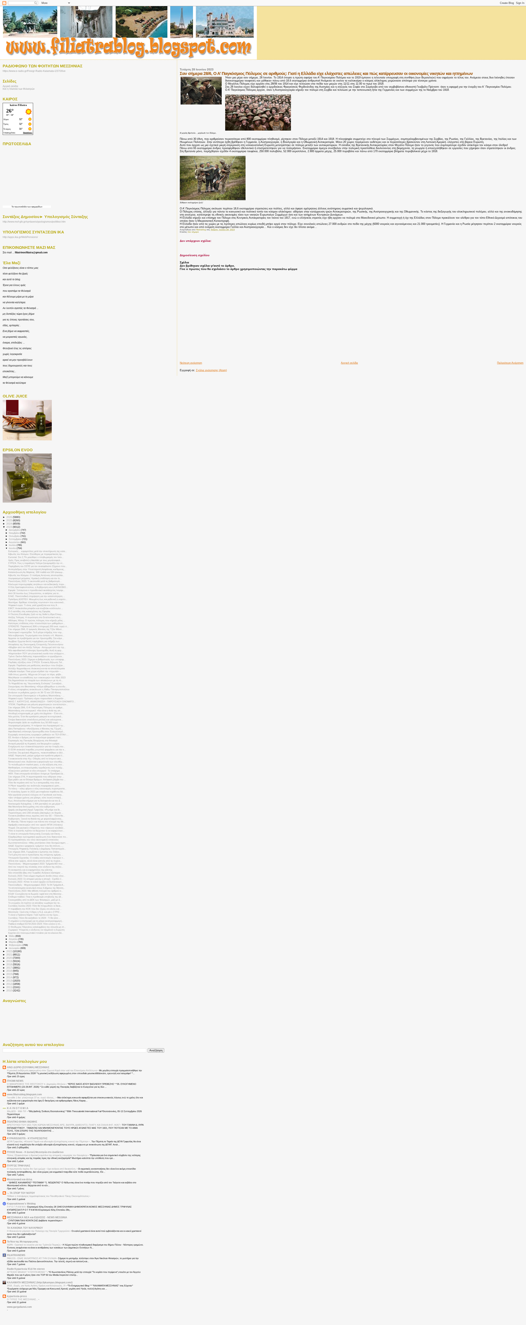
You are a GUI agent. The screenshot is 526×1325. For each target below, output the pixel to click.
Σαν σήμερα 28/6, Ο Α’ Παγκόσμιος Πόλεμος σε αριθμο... (36, 707)
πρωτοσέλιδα (20, 207)
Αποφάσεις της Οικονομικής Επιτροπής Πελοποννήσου (35, 644)
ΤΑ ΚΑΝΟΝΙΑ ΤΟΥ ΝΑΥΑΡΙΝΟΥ (25, 1227)
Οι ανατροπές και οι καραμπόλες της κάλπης (30, 870)
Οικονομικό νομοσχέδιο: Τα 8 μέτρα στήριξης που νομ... (35, 632)
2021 (9, 954)
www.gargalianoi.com (19, 1306)
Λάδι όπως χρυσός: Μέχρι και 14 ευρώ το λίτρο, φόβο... (35, 674)
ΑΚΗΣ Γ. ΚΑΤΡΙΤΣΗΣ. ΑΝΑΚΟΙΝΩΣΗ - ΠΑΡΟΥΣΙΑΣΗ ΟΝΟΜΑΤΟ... (42, 701)
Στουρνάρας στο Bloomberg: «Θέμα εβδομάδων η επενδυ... (37, 686)
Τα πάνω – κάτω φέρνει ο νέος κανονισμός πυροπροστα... (37, 788)
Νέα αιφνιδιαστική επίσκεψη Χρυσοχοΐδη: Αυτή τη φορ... (35, 650)
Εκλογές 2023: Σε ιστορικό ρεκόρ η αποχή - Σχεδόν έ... (35, 879)
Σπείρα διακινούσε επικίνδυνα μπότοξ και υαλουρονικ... (35, 719)
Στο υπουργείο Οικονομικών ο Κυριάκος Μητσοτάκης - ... (36, 695)
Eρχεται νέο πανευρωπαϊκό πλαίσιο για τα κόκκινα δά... (35, 933)
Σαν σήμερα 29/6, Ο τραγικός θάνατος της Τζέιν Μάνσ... (35, 629)
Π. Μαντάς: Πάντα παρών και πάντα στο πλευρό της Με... (36, 821)
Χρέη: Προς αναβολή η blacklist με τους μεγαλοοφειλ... (35, 560)
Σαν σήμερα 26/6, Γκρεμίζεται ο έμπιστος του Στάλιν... (34, 852)
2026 (9, 517)
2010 (9, 990)
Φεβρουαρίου (16, 945)
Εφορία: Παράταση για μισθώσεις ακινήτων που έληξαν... (36, 665)
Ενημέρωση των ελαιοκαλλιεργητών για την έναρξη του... (36, 746)
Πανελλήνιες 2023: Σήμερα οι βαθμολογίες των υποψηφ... (37, 659)
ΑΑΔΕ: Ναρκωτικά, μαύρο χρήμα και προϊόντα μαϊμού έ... (36, 755)
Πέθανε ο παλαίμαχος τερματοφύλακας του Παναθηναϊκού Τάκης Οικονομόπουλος (48, 1196)
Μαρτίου (13, 942)
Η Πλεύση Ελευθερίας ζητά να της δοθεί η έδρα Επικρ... (35, 614)
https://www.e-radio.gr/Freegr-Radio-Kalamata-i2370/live (34, 71)
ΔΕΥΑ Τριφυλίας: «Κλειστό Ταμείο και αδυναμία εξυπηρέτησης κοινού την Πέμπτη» (48, 1141)
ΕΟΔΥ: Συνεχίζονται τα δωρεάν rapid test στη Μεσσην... (35, 894)
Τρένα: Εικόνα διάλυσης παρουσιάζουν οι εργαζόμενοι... (35, 656)
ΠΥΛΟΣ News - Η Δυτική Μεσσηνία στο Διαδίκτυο (35, 1152)
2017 (9, 967)
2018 (9, 964)
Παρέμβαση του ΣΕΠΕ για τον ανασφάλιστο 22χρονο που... (37, 566)
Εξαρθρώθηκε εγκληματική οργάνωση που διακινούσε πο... (38, 837)
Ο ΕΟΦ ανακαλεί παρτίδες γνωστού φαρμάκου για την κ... (37, 749)
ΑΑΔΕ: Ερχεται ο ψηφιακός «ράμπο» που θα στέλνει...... (35, 846)
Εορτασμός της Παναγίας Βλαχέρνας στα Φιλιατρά (32, 740)
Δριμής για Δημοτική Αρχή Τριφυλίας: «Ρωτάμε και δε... (35, 809)
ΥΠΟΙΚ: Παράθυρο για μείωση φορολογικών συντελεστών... (38, 704)
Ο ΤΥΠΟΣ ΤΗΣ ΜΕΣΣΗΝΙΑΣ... (22, 1299)
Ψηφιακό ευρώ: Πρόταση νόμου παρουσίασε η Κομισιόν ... (37, 698)
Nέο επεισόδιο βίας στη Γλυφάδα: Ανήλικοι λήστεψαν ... (35, 872)
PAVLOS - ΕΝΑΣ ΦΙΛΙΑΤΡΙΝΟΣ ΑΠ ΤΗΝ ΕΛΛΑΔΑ (32, 1258)
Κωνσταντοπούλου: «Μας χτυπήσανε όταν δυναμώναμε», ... (38, 843)
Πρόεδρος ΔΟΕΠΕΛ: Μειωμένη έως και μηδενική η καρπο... (37, 599)
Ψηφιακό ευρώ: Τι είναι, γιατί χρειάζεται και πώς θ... (33, 605)
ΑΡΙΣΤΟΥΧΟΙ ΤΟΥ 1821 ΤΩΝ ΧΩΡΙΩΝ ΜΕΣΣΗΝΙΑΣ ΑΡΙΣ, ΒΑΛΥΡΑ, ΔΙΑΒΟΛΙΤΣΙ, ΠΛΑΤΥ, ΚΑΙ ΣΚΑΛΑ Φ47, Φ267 (63, 1125)
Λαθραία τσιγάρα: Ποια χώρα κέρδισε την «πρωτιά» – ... (35, 671)
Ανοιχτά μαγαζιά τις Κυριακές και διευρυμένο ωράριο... (34, 743)
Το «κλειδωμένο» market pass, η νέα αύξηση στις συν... (36, 764)
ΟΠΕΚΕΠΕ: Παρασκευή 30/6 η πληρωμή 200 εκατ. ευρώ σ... (38, 626)
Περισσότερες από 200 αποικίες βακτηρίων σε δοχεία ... (35, 813)
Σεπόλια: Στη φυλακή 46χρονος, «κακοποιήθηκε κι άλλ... (36, 752)
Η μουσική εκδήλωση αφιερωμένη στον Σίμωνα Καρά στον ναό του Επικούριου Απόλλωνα (52, 1070)
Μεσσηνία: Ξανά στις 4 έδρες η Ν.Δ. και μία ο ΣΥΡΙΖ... (34, 912)
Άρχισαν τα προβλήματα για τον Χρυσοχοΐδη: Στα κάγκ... (36, 638)
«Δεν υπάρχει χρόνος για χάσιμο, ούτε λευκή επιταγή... (35, 797)
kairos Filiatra (18, 105)
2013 (9, 980)
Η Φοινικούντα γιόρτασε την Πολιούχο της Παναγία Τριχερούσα (38, 1231)
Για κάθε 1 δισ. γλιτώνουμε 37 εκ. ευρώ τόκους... (31, 1097)
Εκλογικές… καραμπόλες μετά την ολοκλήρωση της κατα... (37, 551)
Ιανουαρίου (14, 948)
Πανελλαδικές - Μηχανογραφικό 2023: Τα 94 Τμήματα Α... (36, 885)
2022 (9, 951)
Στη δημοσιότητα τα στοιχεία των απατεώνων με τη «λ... (35, 680)
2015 (9, 974)
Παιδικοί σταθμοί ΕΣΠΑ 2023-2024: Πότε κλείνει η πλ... (35, 924)
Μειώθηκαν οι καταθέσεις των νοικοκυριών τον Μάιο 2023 (37, 677)
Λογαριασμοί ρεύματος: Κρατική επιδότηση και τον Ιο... (35, 578)
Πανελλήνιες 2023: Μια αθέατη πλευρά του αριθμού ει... (35, 891)
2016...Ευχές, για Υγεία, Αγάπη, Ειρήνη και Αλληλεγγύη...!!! (36, 1285)
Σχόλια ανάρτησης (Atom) (211, 370)
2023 (9, 527)
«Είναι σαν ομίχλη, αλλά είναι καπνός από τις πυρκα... (35, 861)
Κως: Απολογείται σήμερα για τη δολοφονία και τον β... (35, 800)
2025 (9, 520)
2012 (9, 984)
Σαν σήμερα (193, 232)
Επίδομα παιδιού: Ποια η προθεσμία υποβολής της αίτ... (35, 897)
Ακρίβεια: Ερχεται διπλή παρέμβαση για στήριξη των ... (35, 641)
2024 (9, 523)
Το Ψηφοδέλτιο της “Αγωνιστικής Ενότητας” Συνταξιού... (35, 683)
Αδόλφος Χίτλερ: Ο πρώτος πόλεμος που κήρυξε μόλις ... (36, 620)
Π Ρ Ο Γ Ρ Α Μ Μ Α (16, 1207)
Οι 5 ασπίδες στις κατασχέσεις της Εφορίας (29, 611)
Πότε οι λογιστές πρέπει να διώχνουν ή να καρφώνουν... (36, 830)
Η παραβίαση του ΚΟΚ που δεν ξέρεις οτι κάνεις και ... (35, 909)
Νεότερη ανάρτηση (191, 362)
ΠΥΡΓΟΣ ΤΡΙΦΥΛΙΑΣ (18, 1165)
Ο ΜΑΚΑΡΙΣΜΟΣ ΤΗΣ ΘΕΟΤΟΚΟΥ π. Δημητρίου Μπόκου (36, 1084)
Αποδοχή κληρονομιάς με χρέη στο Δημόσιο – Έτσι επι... (36, 713)
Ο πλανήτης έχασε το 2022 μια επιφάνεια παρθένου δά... (36, 791)
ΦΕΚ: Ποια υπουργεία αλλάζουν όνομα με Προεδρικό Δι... (36, 773)
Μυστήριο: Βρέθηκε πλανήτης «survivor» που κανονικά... (36, 602)
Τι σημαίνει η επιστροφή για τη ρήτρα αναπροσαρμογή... (35, 921)
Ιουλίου (13, 545)
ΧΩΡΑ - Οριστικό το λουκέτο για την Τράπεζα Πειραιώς (34, 1244)
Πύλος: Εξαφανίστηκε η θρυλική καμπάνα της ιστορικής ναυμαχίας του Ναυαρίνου (47, 1155)
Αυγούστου (15, 542)
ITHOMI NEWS (15, 1080)
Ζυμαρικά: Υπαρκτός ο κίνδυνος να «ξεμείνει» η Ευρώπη (36, 930)
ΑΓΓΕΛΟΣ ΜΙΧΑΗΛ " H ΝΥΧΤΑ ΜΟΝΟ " (27, 1272)
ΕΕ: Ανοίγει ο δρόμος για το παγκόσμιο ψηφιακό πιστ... (35, 737)
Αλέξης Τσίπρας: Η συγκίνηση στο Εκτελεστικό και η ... (35, 617)
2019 (9, 961)
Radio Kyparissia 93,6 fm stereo (26, 1269)
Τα (13, 207)
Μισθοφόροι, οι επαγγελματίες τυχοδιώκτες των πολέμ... (36, 767)
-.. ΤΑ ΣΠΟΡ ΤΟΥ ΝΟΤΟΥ (21, 1193)
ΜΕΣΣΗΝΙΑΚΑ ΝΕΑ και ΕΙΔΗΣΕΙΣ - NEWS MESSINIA (37, 1217)
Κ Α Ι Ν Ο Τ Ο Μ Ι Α (17, 1108)
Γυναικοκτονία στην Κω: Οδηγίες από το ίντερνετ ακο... (35, 758)
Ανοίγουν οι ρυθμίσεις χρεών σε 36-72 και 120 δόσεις (34, 692)
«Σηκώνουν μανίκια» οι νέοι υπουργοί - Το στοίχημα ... (35, 770)
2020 (9, 957)
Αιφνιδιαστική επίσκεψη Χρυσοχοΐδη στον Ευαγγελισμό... (36, 731)
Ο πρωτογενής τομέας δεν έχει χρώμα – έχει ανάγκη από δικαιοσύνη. (42, 1169)
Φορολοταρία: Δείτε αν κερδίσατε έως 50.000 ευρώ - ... (35, 722)
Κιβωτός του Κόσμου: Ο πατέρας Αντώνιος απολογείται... (36, 575)
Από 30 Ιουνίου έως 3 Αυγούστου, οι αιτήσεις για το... (34, 593)
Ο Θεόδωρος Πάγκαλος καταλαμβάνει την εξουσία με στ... (37, 927)
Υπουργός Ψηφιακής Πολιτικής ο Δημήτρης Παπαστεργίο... (37, 848)
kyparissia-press (17, 1296)
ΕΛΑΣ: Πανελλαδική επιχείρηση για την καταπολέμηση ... (36, 596)
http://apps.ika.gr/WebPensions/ (20, 237)
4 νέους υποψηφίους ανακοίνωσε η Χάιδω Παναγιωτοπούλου (38, 689)
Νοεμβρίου (14, 533)
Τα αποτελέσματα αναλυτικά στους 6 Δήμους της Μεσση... (36, 888)
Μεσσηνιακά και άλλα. (19, 1179)
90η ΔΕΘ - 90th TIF (17, 1111)
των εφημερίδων (34, 207)
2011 (9, 987)
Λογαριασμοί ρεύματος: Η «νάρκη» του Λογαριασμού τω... (36, 725)
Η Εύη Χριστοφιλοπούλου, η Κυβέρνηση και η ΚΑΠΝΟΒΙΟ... (38, 587)
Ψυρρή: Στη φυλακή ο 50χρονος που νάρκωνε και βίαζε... (36, 828)
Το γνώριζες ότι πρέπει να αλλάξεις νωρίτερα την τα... (34, 903)
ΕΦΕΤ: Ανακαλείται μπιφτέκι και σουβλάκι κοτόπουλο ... (35, 608)
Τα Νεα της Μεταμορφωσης (22, 1241)
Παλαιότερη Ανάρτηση (510, 362)
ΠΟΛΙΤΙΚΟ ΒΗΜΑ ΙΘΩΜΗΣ (22, 1121)
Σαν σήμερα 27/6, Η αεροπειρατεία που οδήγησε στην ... (36, 776)
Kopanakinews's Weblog (21, 1203)
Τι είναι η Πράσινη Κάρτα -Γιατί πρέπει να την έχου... (34, 915)
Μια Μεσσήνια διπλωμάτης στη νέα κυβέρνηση (31, 806)
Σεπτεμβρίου (15, 539)
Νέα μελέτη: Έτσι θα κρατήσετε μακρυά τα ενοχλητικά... (35, 716)
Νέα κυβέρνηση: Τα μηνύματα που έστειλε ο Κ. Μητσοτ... (36, 635)
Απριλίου (13, 939)
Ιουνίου (13, 548)
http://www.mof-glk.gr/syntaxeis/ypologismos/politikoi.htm (34, 221)
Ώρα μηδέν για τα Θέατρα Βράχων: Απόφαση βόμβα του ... (37, 779)
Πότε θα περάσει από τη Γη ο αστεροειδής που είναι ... (35, 782)
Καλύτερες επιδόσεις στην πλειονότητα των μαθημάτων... (36, 623)
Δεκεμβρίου (15, 530)
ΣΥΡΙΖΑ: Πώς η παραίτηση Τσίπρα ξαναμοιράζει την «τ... (36, 563)
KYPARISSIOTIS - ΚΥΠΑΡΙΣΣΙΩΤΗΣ (27, 1138)
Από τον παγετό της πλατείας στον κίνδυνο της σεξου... (35, 867)
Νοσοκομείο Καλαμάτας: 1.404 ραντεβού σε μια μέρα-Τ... (36, 804)
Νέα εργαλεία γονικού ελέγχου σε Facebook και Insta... (35, 794)
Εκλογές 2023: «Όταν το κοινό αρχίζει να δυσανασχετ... (35, 882)
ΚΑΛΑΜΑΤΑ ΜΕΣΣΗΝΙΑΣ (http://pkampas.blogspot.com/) (40, 1282)
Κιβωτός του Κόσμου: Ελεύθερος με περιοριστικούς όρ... (35, 554)
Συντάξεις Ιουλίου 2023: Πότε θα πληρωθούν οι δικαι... (35, 906)
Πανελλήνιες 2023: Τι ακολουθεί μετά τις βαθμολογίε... (35, 581)
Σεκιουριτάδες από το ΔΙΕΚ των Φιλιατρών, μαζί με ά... (35, 900)
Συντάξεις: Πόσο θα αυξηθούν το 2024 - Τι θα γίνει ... (34, 918)
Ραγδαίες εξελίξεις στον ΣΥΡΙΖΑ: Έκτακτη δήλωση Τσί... (36, 662)
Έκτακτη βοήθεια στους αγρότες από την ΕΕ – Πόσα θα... (36, 815)
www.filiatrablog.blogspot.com (24, 1094)
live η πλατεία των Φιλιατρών (19, 88)
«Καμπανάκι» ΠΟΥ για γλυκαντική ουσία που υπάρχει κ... (37, 653)
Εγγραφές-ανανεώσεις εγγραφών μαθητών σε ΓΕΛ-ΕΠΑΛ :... (38, 734)
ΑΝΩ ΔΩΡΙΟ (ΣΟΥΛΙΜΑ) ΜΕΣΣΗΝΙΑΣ (28, 1067)
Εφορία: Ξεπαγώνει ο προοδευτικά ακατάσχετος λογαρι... (36, 590)
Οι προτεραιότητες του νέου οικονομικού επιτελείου (33, 839)
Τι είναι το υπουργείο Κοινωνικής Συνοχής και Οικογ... (35, 833)
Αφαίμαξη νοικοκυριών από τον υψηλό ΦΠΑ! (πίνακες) (35, 824)
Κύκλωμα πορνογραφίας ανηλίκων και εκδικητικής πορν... (37, 584)
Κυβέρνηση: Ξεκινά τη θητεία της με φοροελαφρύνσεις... (35, 819)
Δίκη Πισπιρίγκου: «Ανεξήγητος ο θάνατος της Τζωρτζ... (35, 728)
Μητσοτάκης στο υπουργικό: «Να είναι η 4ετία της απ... (35, 710)
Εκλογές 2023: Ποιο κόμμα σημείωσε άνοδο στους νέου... (36, 876)
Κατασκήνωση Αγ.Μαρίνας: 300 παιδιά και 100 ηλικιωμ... (36, 572)
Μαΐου (12, 936)
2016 (9, 970)
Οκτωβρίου (15, 536)
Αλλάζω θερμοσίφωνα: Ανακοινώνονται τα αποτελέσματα (36, 668)
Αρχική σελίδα (349, 362)
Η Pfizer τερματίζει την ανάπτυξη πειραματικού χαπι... (34, 785)
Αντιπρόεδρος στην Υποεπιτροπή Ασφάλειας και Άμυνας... (37, 569)
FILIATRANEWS (16, 1255)
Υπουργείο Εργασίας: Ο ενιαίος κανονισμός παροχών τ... (36, 858)
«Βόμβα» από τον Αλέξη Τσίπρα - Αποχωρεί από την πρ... (37, 647)
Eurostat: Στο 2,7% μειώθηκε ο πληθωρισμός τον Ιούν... (36, 557)
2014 (9, 977)
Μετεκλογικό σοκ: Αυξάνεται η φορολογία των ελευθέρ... (36, 761)
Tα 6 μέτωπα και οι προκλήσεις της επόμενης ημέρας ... (35, 854)
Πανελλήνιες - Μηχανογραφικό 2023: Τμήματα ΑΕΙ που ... (36, 863)
